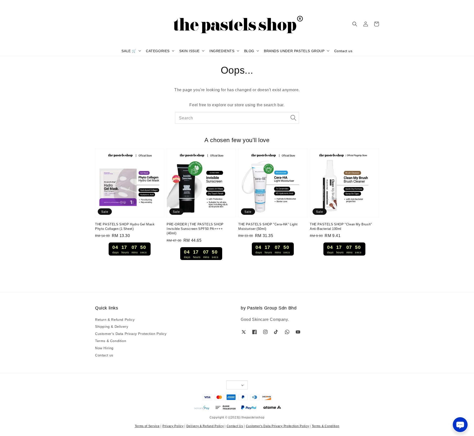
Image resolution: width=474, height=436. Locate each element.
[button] (354, 24)
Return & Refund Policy (115, 319)
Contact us (343, 50)
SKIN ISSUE (189, 50)
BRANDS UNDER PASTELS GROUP (294, 50)
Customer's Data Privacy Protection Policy (131, 333)
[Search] (293, 117)
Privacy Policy (173, 426)
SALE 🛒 (128, 50)
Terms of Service (147, 426)
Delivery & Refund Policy (205, 426)
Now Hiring (104, 347)
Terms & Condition (110, 340)
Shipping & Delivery (111, 326)
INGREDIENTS (222, 50)
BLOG (249, 50)
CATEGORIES (158, 50)
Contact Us (235, 426)
